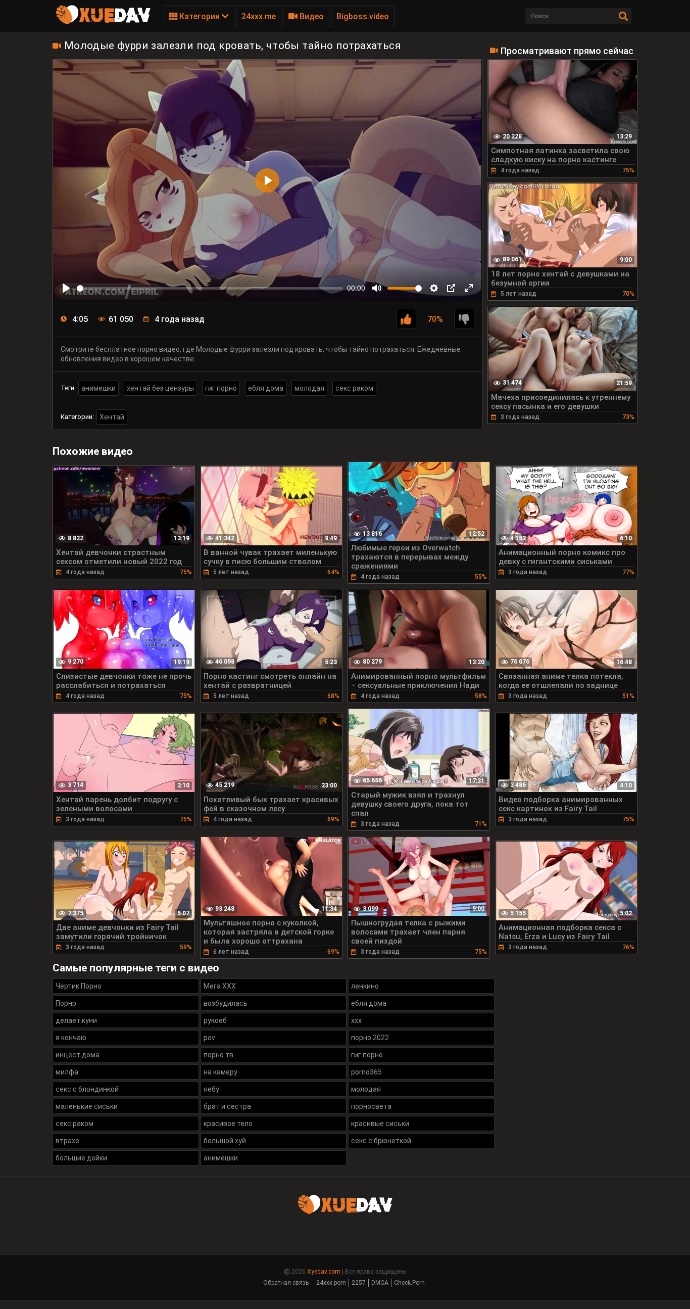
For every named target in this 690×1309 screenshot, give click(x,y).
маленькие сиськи (87, 1106)
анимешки (98, 388)
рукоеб (215, 1020)
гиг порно (221, 388)
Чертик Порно (79, 986)
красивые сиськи (380, 1123)
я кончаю (71, 1038)
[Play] (66, 288)
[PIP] (451, 288)
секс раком (354, 388)
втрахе (67, 1141)
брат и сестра (227, 1106)
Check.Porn (409, 1282)
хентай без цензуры (160, 388)
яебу (211, 1089)
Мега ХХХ (220, 986)
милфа (67, 1072)
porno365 (366, 1072)
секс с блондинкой (87, 1089)
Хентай (112, 417)
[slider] (210, 288)
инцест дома (78, 1055)
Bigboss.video (362, 16)
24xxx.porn (331, 1282)
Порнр (66, 1003)
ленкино (365, 986)
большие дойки (81, 1158)
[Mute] (377, 288)
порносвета (371, 1106)
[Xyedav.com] (103, 23)
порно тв (218, 1055)
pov (209, 1038)
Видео (311, 16)
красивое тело (228, 1123)
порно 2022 (370, 1038)
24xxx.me (258, 16)
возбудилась (226, 1003)
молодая (309, 388)
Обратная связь (286, 1282)
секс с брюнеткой (381, 1141)
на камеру (220, 1072)
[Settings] (434, 288)
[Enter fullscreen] (469, 288)
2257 (359, 1282)
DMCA (379, 1282)
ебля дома (265, 388)
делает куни (76, 1020)
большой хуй (225, 1141)
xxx (356, 1020)
